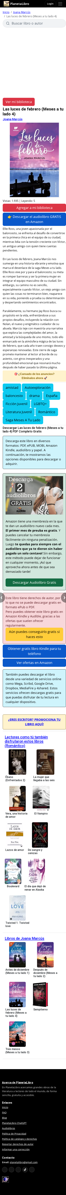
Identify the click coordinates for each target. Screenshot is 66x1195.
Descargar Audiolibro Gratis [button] (34, 582)
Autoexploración (37, 387)
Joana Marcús (21, 12)
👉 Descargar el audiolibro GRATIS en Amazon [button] (34, 219)
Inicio (6, 12)
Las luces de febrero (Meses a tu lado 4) (16, 1013)
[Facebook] (11, 1169)
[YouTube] (4, 1169)
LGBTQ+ (40, 403)
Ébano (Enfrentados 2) (15, 778)
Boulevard (13, 886)
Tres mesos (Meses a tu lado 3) (17, 1050)
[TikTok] (25, 1169)
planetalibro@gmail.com (24, 1162)
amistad (12, 387)
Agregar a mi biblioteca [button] (34, 207)
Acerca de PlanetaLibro (17, 1082)
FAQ (4, 1112)
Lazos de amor (14, 850)
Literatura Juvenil (19, 412)
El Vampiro (41, 813)
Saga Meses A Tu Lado (23, 420)
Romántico (46, 412)
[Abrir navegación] (60, 3)
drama (34, 395)
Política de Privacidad (14, 1133)
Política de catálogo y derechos (19, 1139)
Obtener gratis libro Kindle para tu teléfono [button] (34, 651)
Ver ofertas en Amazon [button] (34, 662)
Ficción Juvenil (16, 403)
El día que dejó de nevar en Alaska (35, 888)
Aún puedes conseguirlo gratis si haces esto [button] (34, 634)
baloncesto (14, 395)
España (51, 395)
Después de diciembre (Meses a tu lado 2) (45, 973)
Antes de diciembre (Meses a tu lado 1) (17, 971)
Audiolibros (8, 1128)
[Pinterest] (32, 1169)
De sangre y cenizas (35, 851)
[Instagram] (18, 1169)
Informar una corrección (16, 1149)
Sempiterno (40, 1009)
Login (50, 3)
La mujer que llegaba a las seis (44, 778)
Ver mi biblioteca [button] (19, 101)
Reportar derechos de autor (18, 1144)
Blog (4, 1117)
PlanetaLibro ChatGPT (14, 1123)
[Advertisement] (33, 62)
